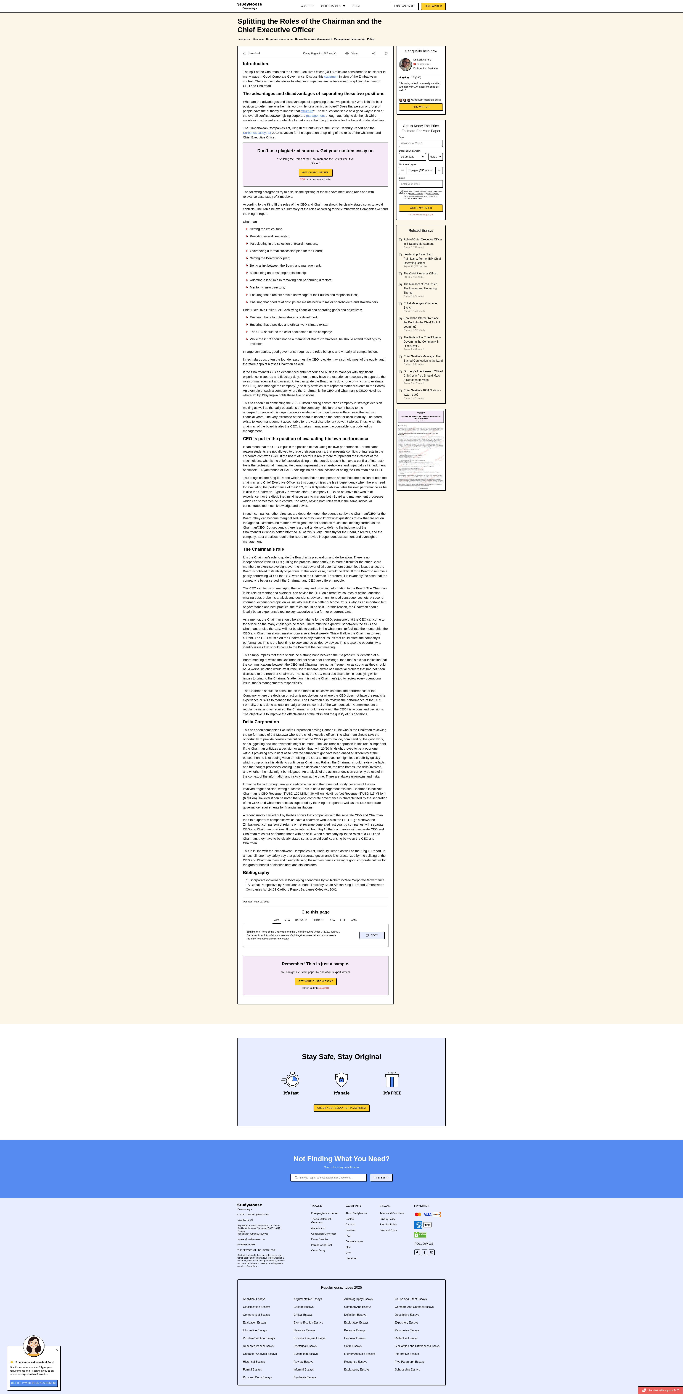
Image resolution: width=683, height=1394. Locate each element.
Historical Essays (254, 1361)
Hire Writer (433, 6)
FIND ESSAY (381, 1177)
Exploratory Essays (356, 1322)
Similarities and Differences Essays (417, 1346)
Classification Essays (256, 1306)
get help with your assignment (34, 1383)
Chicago (318, 920)
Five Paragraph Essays (409, 1361)
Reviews (350, 1230)
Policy (371, 39)
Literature (351, 1258)
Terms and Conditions (392, 1213)
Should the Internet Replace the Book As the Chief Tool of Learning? (422, 322)
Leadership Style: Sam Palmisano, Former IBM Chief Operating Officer (422, 258)
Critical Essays (303, 1314)
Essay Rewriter (319, 1239)
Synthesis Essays (305, 1377)
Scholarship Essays (407, 1369)
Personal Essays (355, 1330)
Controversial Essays (256, 1314)
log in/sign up (404, 6)
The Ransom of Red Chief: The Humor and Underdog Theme (420, 288)
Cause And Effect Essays (411, 1299)
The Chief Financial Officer (420, 273)
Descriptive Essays (407, 1314)
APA (276, 920)
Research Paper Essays (258, 1346)
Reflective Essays (406, 1338)
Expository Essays (406, 1322)
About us (307, 6)
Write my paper (421, 207)
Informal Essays (304, 1369)
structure (307, 111)
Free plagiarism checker (324, 1213)
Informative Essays (255, 1330)
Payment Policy (388, 1230)
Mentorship (358, 39)
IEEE (343, 920)
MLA (287, 920)
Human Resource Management (313, 39)
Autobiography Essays (358, 1299)
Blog (348, 1247)
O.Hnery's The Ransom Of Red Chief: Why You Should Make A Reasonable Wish (423, 375)
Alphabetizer (318, 1228)
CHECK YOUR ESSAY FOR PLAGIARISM (341, 1107)
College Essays (304, 1306)
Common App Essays (357, 1306)
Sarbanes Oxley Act (257, 133)
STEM (356, 6)
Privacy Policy (387, 1218)
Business (258, 39)
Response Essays (355, 1361)
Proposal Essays (355, 1338)
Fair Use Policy (388, 1224)
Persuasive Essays (407, 1330)
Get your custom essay (315, 981)
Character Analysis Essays (260, 1353)
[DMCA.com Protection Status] (420, 1235)
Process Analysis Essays (309, 1338)
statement (331, 76)
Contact (350, 1218)
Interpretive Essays (407, 1353)
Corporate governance (279, 39)
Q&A (348, 1252)
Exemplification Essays (308, 1322)
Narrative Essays (304, 1330)
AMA (354, 920)
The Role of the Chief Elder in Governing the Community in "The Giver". (422, 341)
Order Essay (318, 1250)
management (315, 115)
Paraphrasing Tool (321, 1244)
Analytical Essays (254, 1299)
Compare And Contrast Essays (414, 1306)
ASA (332, 920)
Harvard (301, 920)
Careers (350, 1224)
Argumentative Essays (308, 1299)
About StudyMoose (356, 1213)
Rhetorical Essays (305, 1346)
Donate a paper (354, 1241)
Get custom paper (315, 172)
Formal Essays (252, 1369)
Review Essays (303, 1361)
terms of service (416, 194)
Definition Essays (355, 1314)
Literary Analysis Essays (359, 1353)
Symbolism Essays (306, 1353)
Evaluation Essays (254, 1322)
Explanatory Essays (356, 1369)
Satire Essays (353, 1346)
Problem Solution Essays (259, 1338)
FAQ (348, 1235)
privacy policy (433, 194)
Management (342, 39)
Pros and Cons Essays (257, 1377)
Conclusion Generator (323, 1233)
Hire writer (420, 106)
